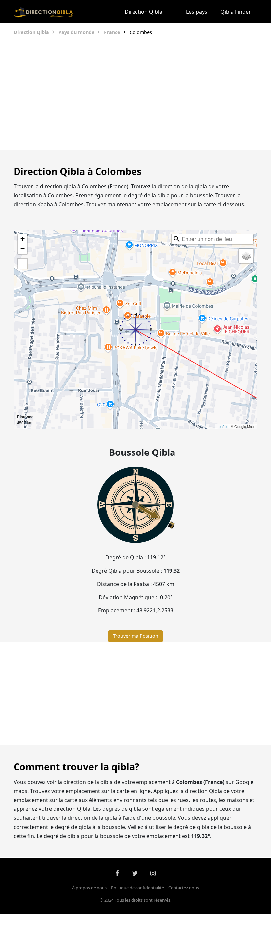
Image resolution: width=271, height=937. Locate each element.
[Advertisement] (135, 98)
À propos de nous (89, 888)
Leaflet (222, 426)
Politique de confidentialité (137, 888)
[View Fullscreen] (22, 264)
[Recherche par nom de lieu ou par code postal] (177, 239)
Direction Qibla (143, 11)
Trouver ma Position (135, 636)
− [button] (22, 249)
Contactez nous (183, 888)
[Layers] (246, 256)
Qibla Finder (235, 11)
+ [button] (22, 239)
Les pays (196, 11)
